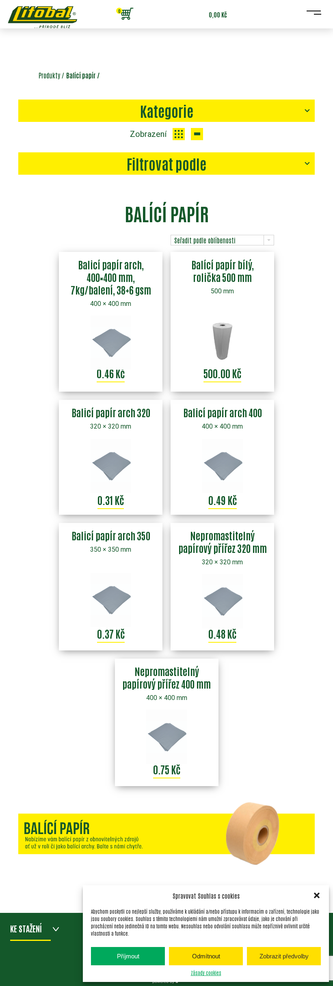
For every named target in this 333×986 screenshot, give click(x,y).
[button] (317, 895)
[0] (126, 14)
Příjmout (128, 956)
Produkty (49, 75)
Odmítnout (206, 956)
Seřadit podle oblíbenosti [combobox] (205, 240)
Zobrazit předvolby (284, 956)
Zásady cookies (206, 972)
